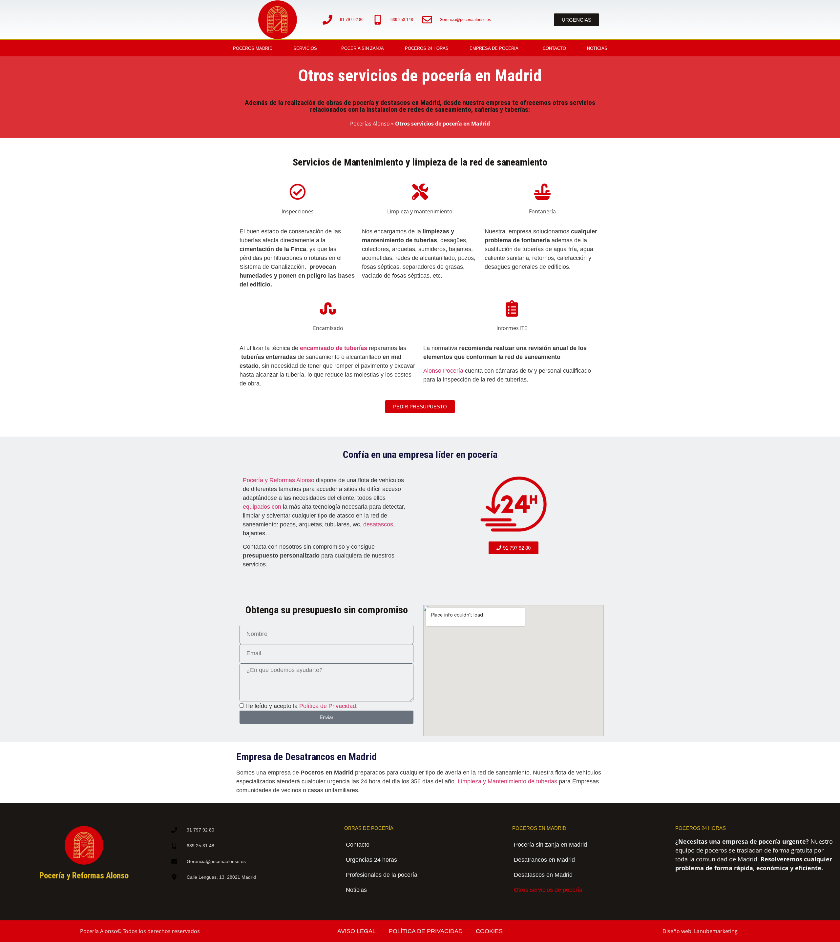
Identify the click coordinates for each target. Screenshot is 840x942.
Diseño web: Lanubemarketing (700, 931)
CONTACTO (554, 48)
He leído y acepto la (301, 706)
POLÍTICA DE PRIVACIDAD (426, 931)
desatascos (378, 524)
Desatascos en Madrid (543, 875)
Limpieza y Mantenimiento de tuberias (507, 781)
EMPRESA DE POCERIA (494, 48)
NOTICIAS (597, 48)
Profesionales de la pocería (381, 875)
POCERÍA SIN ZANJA (362, 48)
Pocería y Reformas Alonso (278, 480)
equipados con (262, 506)
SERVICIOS (305, 48)
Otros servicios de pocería (548, 890)
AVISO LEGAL (356, 931)
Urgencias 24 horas (371, 859)
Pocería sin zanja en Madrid (550, 844)
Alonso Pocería (443, 370)
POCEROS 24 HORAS (427, 48)
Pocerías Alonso (370, 123)
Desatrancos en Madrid (544, 859)
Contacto (357, 844)
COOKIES (489, 931)
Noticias (356, 890)
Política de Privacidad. (328, 706)
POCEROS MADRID (252, 48)
